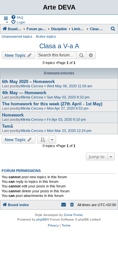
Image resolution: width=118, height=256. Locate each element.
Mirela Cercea (32, 86)
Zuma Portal (73, 215)
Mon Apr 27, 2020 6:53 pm (67, 108)
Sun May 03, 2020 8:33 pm (68, 97)
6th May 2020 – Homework (28, 81)
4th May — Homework (24, 92)
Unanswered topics (17, 36)
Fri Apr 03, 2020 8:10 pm (66, 119)
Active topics (46, 36)
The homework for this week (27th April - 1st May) (52, 103)
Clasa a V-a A (59, 46)
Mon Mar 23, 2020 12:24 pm (69, 131)
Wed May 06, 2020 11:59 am (69, 86)
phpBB (41, 219)
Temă (7, 126)
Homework (13, 115)
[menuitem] (17, 17)
